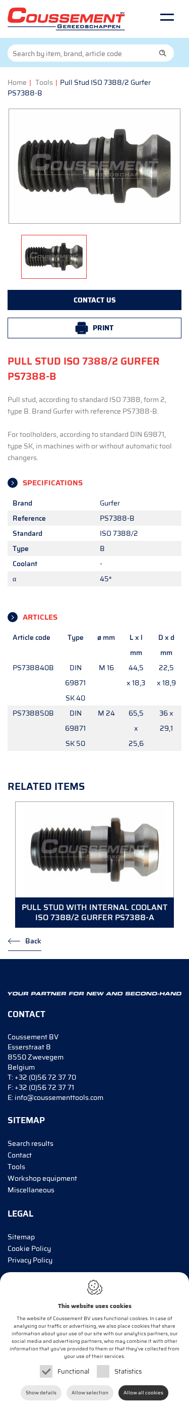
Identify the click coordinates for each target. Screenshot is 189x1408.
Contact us (95, 300)
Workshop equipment (42, 1178)
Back (33, 940)
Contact (20, 1155)
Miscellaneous (31, 1189)
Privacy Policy (30, 1260)
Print (103, 327)
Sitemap (21, 1236)
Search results (30, 1143)
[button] (162, 53)
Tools (44, 82)
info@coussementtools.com (59, 1097)
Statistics (128, 1371)
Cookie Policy (29, 1248)
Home (17, 82)
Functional (73, 1371)
